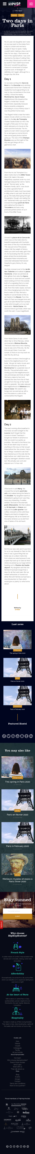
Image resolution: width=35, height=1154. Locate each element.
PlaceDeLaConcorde (24, 34)
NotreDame (22, 33)
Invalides (30, 31)
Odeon (28, 33)
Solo (17, 1041)
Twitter (8, 736)
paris (15, 34)
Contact (17, 1081)
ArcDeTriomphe (21, 31)
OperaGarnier (8, 34)
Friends (21, 15)
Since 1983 (17, 1065)
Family (17, 1050)
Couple (17, 1046)
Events (17, 1077)
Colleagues (18, 1048)
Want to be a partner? (17, 1086)
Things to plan (17, 650)
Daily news (18, 11)
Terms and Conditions (17, 1083)
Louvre (6, 33)
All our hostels (17, 1052)
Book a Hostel (31, 2)
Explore (14, 15)
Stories (17, 678)
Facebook (4, 736)
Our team (17, 1058)
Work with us (17, 1067)
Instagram (13, 736)
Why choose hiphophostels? (17, 1060)
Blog (17, 1075)
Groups (17, 1079)
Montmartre (13, 33)
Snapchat (22, 736)
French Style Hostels (17, 1062)
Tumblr (26, 736)
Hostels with (17, 1038)
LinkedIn (31, 736)
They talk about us (17, 1069)
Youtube (17, 736)
